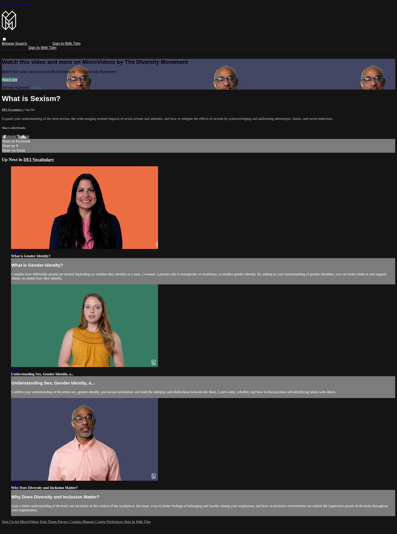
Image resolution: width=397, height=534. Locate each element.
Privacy (64, 522)
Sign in (36, 87)
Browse (8, 43)
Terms (53, 522)
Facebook (9, 137)
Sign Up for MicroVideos (20, 522)
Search (21, 43)
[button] (4, 39)
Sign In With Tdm (66, 43)
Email (25, 137)
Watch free (9, 80)
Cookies (76, 522)
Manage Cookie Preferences (103, 522)
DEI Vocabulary (13, 109)
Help (44, 522)
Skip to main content (17, 4)
